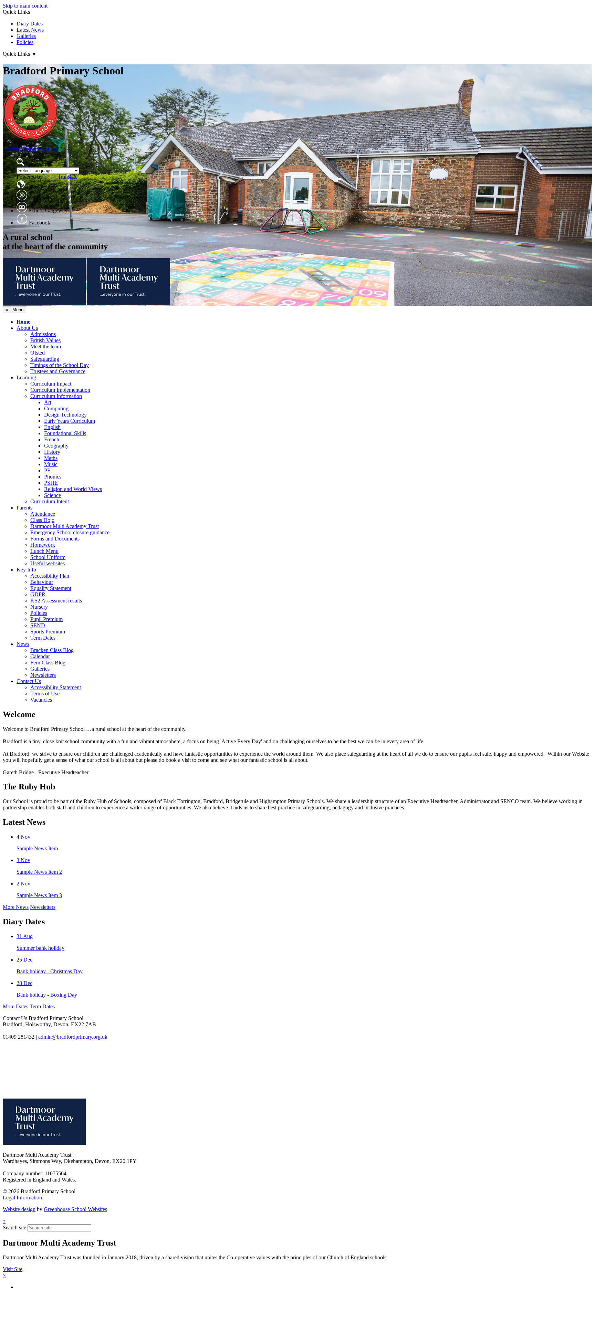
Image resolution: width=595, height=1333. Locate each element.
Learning (26, 377)
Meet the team (45, 346)
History (52, 452)
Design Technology (65, 415)
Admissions (43, 334)
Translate (67, 177)
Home (23, 322)
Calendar (40, 656)
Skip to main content (25, 6)
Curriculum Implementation (60, 390)
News (23, 644)
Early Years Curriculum (69, 421)
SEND (37, 625)
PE (47, 470)
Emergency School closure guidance (69, 532)
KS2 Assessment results (56, 600)
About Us (27, 328)
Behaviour (41, 582)
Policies (25, 42)
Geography (56, 446)
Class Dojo (42, 520)
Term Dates (42, 638)
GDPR (37, 594)
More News (16, 907)
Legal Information (22, 1197)
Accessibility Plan (49, 576)
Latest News (30, 30)
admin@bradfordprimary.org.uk (72, 1037)
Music (51, 464)
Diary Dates (30, 24)
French (51, 439)
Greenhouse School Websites (75, 1209)
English (52, 427)
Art (47, 402)
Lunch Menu (44, 551)
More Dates (15, 1006)
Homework (42, 545)
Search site (14, 1227)
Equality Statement (50, 588)
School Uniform (47, 557)
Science (52, 495)
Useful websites (47, 563)
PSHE (51, 483)
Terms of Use (45, 693)
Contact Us (29, 681)
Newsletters (43, 675)
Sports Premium (47, 631)
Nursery (39, 607)
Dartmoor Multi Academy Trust (64, 526)
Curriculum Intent (49, 501)
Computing (56, 408)
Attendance (42, 514)
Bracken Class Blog (52, 650)
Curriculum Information (56, 396)
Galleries (26, 36)
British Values (45, 340)
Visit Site (12, 1269)
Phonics (52, 477)
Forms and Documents (55, 539)
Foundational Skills (65, 433)
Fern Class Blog (47, 662)
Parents (24, 508)
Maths (51, 458)
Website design (19, 1209)
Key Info (26, 570)
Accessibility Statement (55, 687)
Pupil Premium (46, 619)
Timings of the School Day (59, 365)
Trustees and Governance (57, 371)
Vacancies (41, 700)
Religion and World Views (73, 489)
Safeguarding (44, 359)
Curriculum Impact (50, 384)
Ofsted (37, 353)
